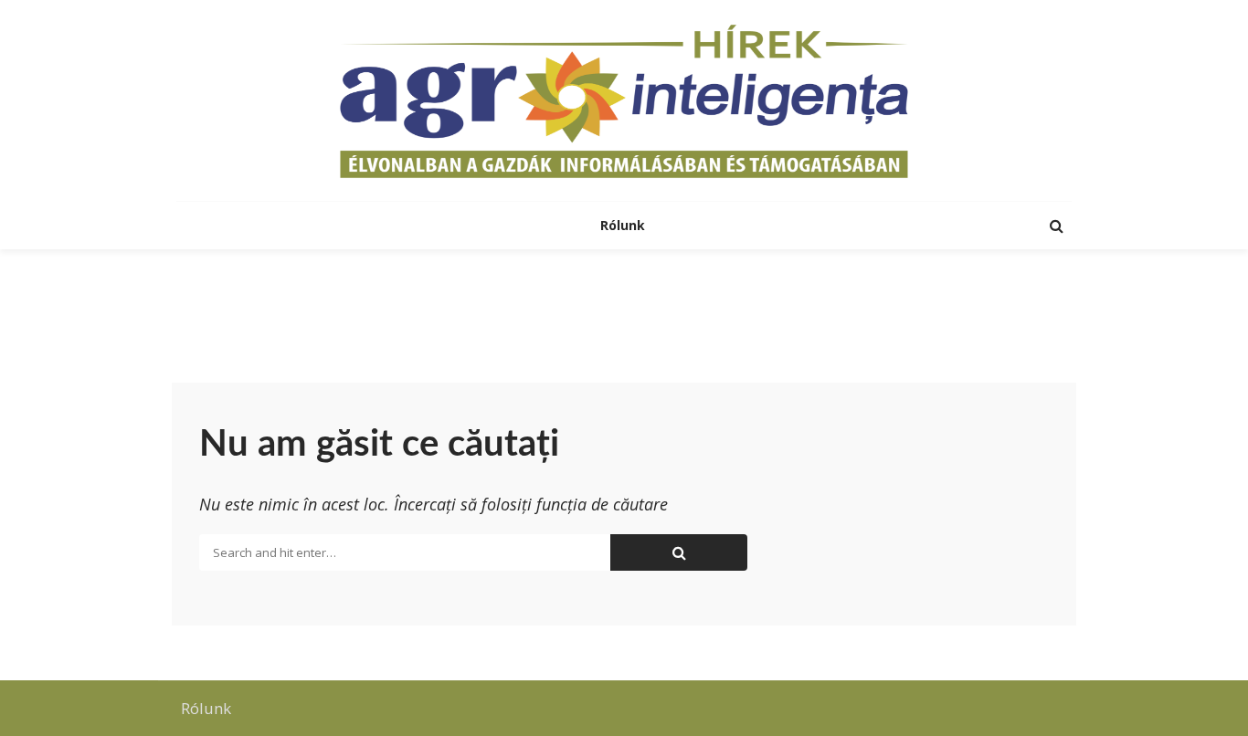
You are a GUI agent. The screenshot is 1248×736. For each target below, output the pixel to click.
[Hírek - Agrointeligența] (624, 100)
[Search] (1056, 225)
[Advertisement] (624, 309)
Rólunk (624, 225)
